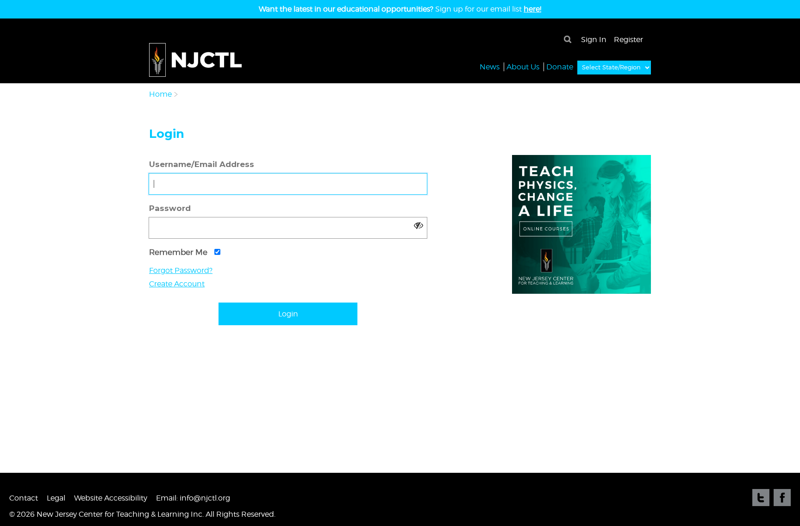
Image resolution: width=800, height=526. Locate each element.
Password (170, 208)
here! (532, 9)
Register (628, 39)
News (490, 66)
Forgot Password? (180, 270)
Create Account (177, 283)
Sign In (593, 39)
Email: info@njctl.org (193, 498)
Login (288, 313)
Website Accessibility (110, 498)
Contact (23, 498)
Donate (559, 66)
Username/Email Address (201, 164)
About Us (522, 66)
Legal (56, 498)
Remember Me (179, 252)
